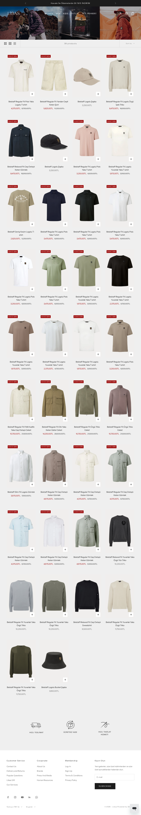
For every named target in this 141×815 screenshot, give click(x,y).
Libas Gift (11, 780)
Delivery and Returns (16, 771)
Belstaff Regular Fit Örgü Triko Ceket (87, 428)
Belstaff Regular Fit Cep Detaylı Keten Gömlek (54, 493)
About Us (41, 766)
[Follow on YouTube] (22, 797)
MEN (58, 13)
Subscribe (105, 786)
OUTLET (75, 13)
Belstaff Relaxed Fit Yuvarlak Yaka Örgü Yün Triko (119, 558)
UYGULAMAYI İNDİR (71, 3)
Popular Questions (15, 775)
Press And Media (44, 775)
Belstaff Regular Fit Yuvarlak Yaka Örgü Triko (21, 624)
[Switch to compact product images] (14, 43)
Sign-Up (68, 771)
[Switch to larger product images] (5, 43)
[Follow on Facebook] (8, 797)
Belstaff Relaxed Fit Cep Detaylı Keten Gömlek (21, 168)
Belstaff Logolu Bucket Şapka (54, 687)
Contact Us (11, 766)
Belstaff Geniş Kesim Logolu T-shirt (21, 233)
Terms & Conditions (73, 775)
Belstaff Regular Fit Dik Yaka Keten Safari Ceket (54, 428)
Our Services (12, 784)
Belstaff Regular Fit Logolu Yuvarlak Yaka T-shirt (120, 168)
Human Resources (45, 780)
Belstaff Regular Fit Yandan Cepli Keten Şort (54, 103)
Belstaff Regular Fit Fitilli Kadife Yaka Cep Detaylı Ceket (21, 428)
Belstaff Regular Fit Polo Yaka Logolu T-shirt (21, 103)
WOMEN (49, 13)
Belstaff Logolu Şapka (87, 101)
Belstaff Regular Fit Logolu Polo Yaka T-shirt (87, 168)
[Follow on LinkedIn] (29, 797)
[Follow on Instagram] (15, 797)
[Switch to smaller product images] (10, 43)
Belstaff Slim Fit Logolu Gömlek (21, 492)
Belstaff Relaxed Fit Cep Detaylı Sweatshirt (87, 624)
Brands (40, 771)
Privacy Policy (71, 780)
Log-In (68, 766)
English (29, 807)
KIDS (65, 13)
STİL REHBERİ (89, 13)
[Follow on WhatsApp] (36, 797)
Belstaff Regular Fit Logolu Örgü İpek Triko (120, 103)
